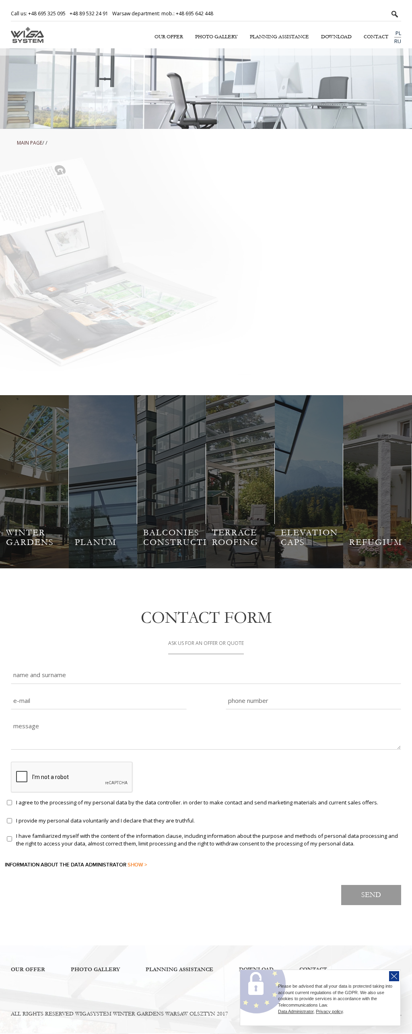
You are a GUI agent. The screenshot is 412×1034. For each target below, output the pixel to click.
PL (398, 33)
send (371, 895)
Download (336, 36)
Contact (376, 36)
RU (397, 41)
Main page (29, 142)
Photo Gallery (216, 36)
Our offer (168, 36)
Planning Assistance (279, 36)
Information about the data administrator (76, 865)
